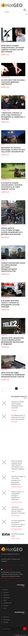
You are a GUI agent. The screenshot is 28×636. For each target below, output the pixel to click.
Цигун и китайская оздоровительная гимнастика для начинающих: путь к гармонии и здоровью (17, 464)
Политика (6, 592)
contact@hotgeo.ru (8, 569)
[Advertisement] (14, 440)
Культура (5, 605)
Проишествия (7, 603)
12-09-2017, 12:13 (5, 87)
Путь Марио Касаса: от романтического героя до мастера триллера (18, 417)
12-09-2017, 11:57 (5, 122)
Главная (5, 589)
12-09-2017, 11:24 (5, 347)
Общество (6, 595)
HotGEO (18, 635)
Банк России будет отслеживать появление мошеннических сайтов (13, 375)
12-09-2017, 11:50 (5, 154)
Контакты (6, 617)
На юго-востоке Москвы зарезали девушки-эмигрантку (13, 82)
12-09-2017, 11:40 (5, 237)
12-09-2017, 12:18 (5, 54)
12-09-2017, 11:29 (5, 309)
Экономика (6, 597)
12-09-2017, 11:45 (5, 192)
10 (2, 390)
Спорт (5, 600)
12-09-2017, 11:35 (5, 274)
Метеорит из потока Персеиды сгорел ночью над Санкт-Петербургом (13, 150)
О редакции (6, 619)
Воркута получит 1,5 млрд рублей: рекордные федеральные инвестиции (17, 495)
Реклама (5, 622)
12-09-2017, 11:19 (5, 379)
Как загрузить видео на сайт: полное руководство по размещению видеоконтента (18, 480)
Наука (4, 608)
